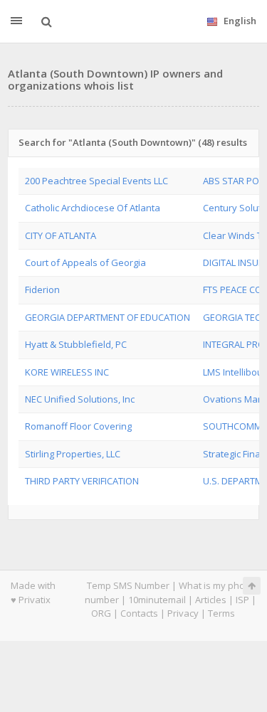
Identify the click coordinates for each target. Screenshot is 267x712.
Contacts (139, 613)
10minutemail (157, 599)
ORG (101, 613)
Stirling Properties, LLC (72, 453)
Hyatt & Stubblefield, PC (76, 344)
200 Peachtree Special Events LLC (96, 180)
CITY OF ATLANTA (60, 235)
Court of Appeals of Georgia (85, 262)
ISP (242, 599)
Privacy (183, 613)
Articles (210, 599)
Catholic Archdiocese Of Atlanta (92, 207)
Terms (221, 613)
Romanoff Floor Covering (78, 426)
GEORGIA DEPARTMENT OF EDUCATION (107, 317)
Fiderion (42, 289)
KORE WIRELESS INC (67, 372)
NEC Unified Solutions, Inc (80, 399)
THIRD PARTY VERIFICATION (82, 480)
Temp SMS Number (128, 585)
